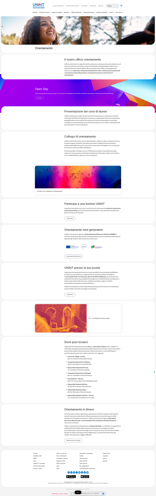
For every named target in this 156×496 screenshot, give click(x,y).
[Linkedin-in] (74, 472)
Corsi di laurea (56, 12)
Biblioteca (101, 5)
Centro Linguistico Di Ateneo (72, 5)
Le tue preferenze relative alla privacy (85, 493)
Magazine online (60, 461)
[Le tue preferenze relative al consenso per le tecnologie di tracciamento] (154, 372)
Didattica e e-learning (39, 463)
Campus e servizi (101, 12)
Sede (34, 461)
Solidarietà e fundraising (86, 453)
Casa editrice (85, 5)
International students (39, 466)
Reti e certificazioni (61, 456)
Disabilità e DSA (37, 456)
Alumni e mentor (37, 468)
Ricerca (66, 12)
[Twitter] (77, 472)
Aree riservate (83, 463)
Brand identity (83, 461)
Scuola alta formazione (58, 5)
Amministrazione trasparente (87, 468)
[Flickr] (87, 472)
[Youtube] (79, 472)
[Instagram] (69, 472)
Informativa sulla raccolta (60, 494)
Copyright (105, 456)
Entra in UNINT (44, 12)
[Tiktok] (85, 472)
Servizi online (93, 5)
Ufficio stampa (83, 458)
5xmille (81, 456)
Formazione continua (61, 458)
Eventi (111, 12)
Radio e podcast (60, 463)
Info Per (118, 12)
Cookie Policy (106, 453)
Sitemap (105, 461)
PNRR (34, 458)
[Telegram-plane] (82, 472)
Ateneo (35, 12)
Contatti (35, 453)
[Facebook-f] (71, 472)
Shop (57, 466)
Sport (57, 468)
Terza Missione (76, 12)
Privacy (105, 458)
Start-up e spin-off (61, 453)
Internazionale (88, 12)
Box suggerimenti (84, 466)
